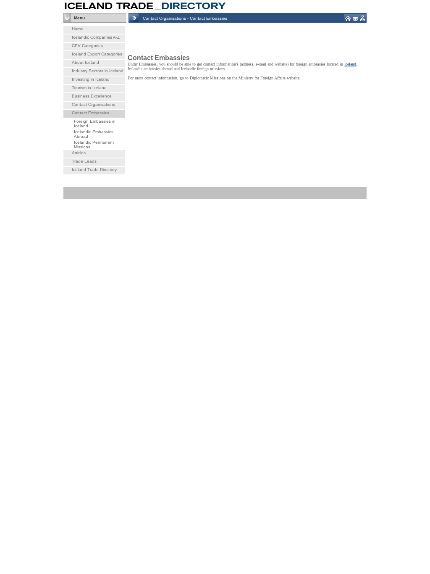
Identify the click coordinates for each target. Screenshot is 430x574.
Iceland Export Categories (97, 54)
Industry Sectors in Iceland (97, 70)
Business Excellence (92, 96)
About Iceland (85, 62)
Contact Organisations (93, 104)
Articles (79, 152)
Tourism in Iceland (89, 87)
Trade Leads (84, 161)
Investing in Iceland (91, 79)
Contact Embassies (90, 113)
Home (77, 28)
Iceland (350, 64)
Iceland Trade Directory (94, 169)
